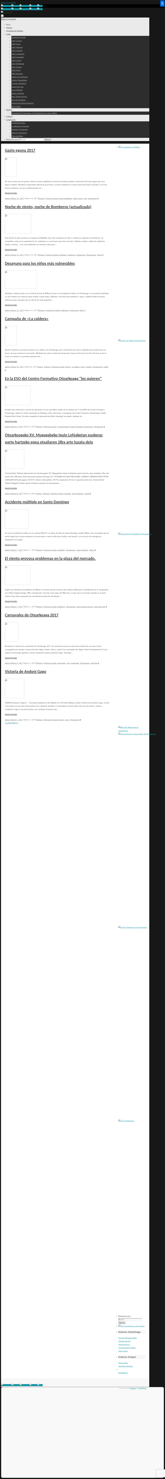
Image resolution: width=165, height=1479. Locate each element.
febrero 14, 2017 (17, 198)
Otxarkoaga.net (124, 1341)
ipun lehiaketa (77, 494)
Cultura (40, 367)
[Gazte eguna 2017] (10, 176)
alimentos (65, 310)
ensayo (68, 367)
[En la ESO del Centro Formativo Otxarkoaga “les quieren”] (18, 404)
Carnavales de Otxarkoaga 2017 (31, 615)
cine (68, 663)
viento (99, 255)
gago (67, 720)
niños (81, 310)
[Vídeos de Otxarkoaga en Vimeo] (33, 6)
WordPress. (142, 1388)
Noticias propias (52, 198)
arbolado (62, 255)
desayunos (74, 310)
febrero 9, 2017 (16, 427)
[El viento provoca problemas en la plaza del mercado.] (18, 584)
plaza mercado (100, 607)
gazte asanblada (65, 198)
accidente (61, 550)
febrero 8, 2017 (16, 494)
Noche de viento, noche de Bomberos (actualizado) (48, 207)
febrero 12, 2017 (17, 310)
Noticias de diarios (53, 310)
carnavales (61, 663)
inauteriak (75, 663)
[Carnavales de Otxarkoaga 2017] (12, 641)
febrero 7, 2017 (16, 550)
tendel (105, 367)
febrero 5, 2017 (16, 720)
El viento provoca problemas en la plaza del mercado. (50, 559)
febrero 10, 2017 (17, 367)
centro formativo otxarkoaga (81, 427)
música (89, 367)
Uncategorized (63, 427)
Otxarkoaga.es (124, 1344)
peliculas (94, 663)
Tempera (133, 1388)
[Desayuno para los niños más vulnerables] (21, 288)
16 (14, 723)
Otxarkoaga (92, 198)
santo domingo (82, 550)
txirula (86, 494)
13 (8, 723)
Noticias (41, 198)
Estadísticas (123, 1373)
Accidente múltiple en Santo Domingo (37, 502)
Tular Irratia (123, 1351)
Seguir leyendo (11, 193)
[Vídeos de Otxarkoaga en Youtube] (24, 6)
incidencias (80, 255)
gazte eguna (78, 198)
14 (10, 723)
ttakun (7, 198)
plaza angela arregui (85, 607)
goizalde (67, 494)
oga (85, 198)
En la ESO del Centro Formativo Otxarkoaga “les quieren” (53, 379)
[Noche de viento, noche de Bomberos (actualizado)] (18, 233)
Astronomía (123, 1363)
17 (16, 723)
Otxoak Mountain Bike (127, 1338)
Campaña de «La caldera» (27, 319)
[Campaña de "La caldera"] (10, 345)
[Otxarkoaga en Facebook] (6, 6)
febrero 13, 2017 (17, 255)
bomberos (71, 255)
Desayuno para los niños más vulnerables (40, 264)
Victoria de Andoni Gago (25, 672)
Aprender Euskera (125, 1366)
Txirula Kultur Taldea (127, 1348)
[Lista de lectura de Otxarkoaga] (40, 6)
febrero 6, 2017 (16, 663)
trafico (91, 550)
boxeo (61, 720)
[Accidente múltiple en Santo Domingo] (16, 528)
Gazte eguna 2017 (20, 151)
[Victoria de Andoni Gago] (14, 697)
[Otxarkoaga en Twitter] (15, 6)
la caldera (76, 367)
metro (83, 367)
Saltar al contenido (8, 3)
